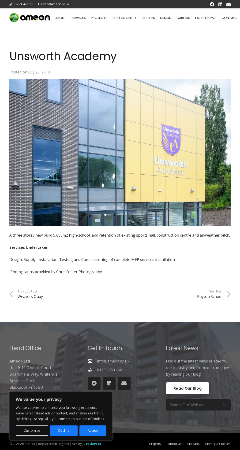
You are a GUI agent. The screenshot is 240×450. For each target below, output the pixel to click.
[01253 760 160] (92, 370)
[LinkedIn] (220, 4)
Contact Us (174, 444)
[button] (68, 17)
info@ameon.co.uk (113, 361)
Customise (32, 430)
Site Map (193, 444)
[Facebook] (212, 4)
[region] (60, 416)
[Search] (225, 404)
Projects (155, 444)
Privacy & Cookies (218, 444)
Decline (63, 430)
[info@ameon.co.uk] (92, 361)
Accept (93, 430)
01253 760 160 (109, 370)
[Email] (228, 4)
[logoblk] (29, 17)
